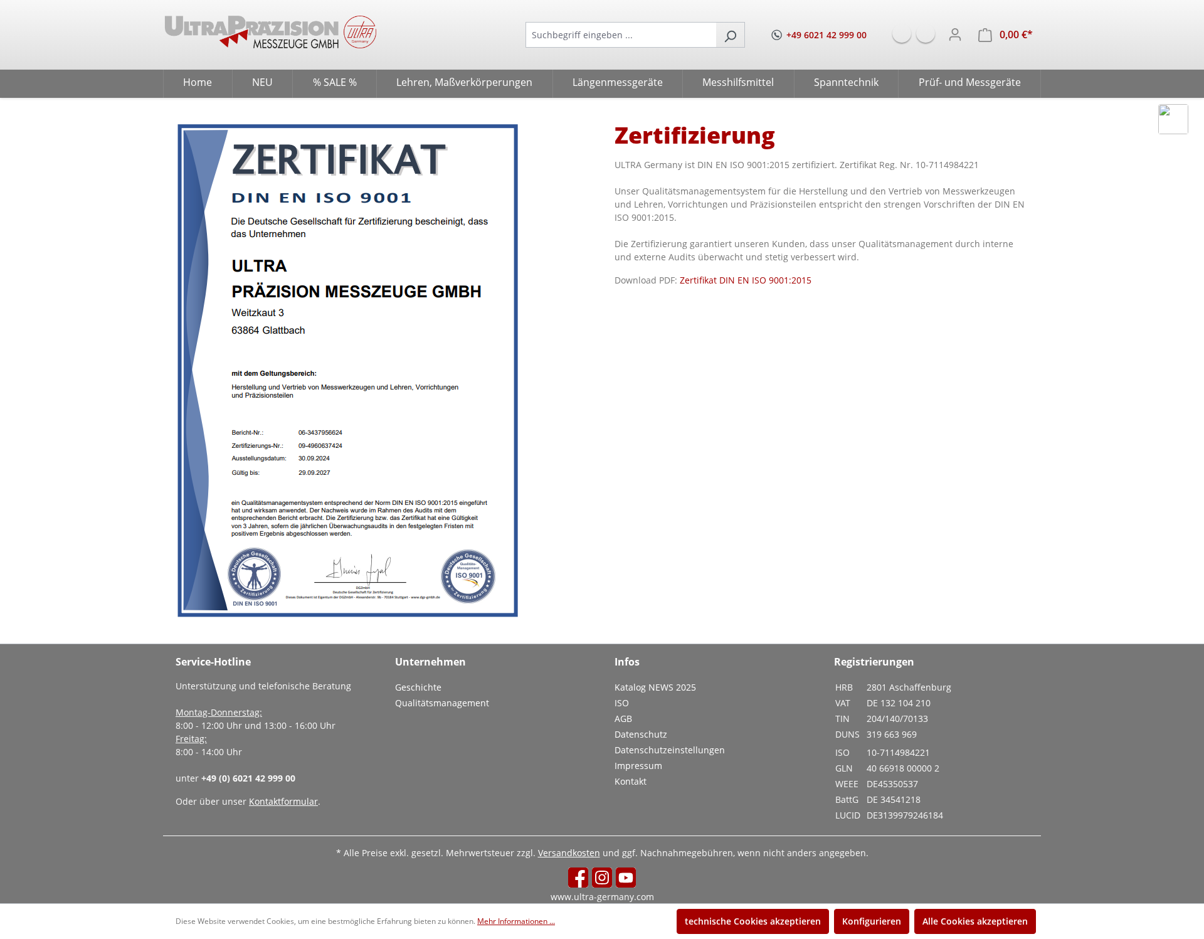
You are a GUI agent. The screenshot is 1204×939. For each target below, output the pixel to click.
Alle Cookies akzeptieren (975, 921)
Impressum (638, 766)
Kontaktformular (283, 801)
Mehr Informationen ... (516, 921)
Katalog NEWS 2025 (655, 687)
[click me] (1173, 119)
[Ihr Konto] (955, 34)
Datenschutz (641, 734)
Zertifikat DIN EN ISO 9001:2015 (745, 280)
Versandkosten (569, 853)
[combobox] (620, 35)
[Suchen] (730, 35)
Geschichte (418, 687)
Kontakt (631, 781)
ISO (622, 703)
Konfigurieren (871, 921)
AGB (623, 718)
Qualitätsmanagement (442, 703)
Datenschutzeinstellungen (670, 750)
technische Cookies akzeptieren (753, 921)
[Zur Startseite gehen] (270, 32)
